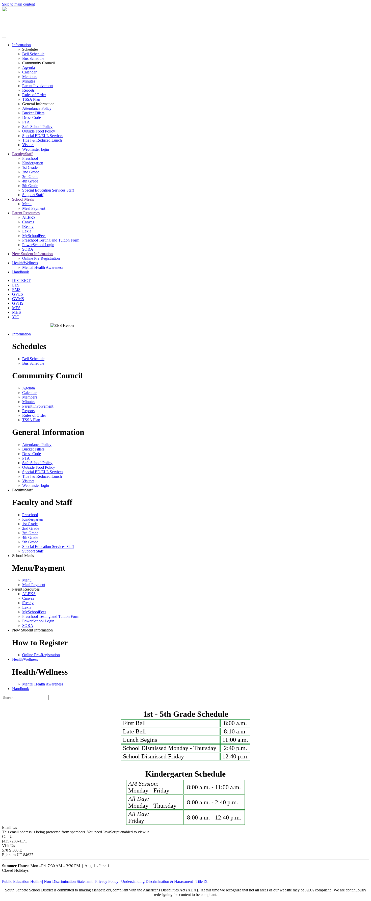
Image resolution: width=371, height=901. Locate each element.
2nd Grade (30, 172)
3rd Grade (30, 176)
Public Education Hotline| (23, 881)
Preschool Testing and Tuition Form (50, 240)
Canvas (28, 222)
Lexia (26, 231)
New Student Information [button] (32, 630)
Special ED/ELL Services (42, 136)
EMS (16, 289)
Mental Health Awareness (42, 267)
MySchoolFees (34, 235)
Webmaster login (35, 149)
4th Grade (30, 181)
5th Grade (30, 185)
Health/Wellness (25, 263)
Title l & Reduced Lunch (42, 140)
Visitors (28, 145)
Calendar (29, 72)
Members (29, 76)
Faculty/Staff (22, 154)
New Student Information (32, 254)
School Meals (23, 199)
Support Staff (32, 195)
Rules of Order (34, 95)
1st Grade (30, 167)
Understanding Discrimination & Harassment (157, 881)
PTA (26, 122)
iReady (28, 226)
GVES (17, 294)
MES (16, 308)
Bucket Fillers (33, 113)
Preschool (30, 158)
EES (15, 285)
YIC (15, 317)
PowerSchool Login (38, 245)
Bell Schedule (33, 54)
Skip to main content (18, 4)
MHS (16, 312)
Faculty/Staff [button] (22, 490)
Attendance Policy (36, 108)
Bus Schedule (33, 58)
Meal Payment (33, 208)
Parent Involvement (37, 86)
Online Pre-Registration (41, 258)
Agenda (28, 67)
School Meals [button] (23, 555)
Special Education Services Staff (48, 190)
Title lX (202, 881)
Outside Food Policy (38, 131)
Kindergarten (32, 163)
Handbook (20, 272)
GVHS (17, 303)
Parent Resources (26, 213)
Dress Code (31, 117)
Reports (28, 90)
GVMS (18, 299)
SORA (27, 249)
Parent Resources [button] (26, 589)
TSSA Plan (31, 99)
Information (21, 45)
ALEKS (29, 217)
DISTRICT (21, 280)
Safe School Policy (37, 126)
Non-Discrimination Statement (69, 881)
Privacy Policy (107, 881)
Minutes (28, 81)
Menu (27, 204)
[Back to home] (18, 32)
